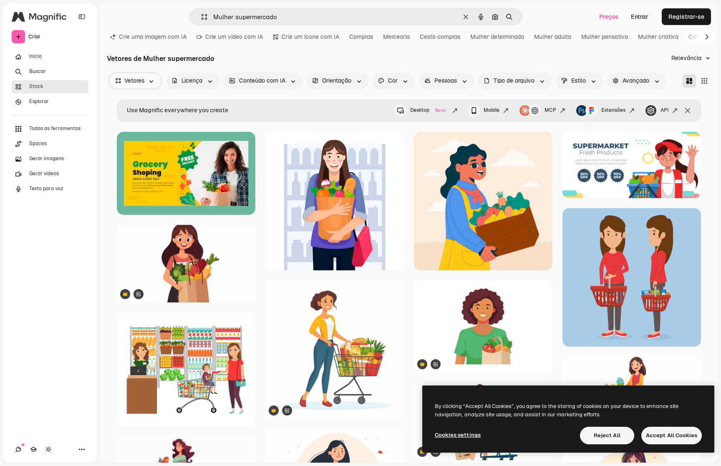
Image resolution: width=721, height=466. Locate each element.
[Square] (704, 81)
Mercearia (396, 36)
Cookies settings (458, 434)
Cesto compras (440, 36)
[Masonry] (689, 81)
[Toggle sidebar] (81, 16)
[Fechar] (687, 110)
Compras (361, 36)
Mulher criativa (658, 36)
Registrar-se (686, 16)
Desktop (428, 110)
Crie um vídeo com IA (234, 36)
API (664, 110)
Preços (608, 16)
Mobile (491, 110)
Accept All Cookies (671, 435)
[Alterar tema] (48, 449)
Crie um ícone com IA (310, 36)
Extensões (613, 110)
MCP (550, 110)
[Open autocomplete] (200, 17)
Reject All (607, 435)
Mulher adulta (552, 36)
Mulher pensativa (604, 36)
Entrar (639, 16)
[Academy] (33, 449)
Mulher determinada (497, 36)
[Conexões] (18, 449)
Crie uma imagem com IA (153, 36)
